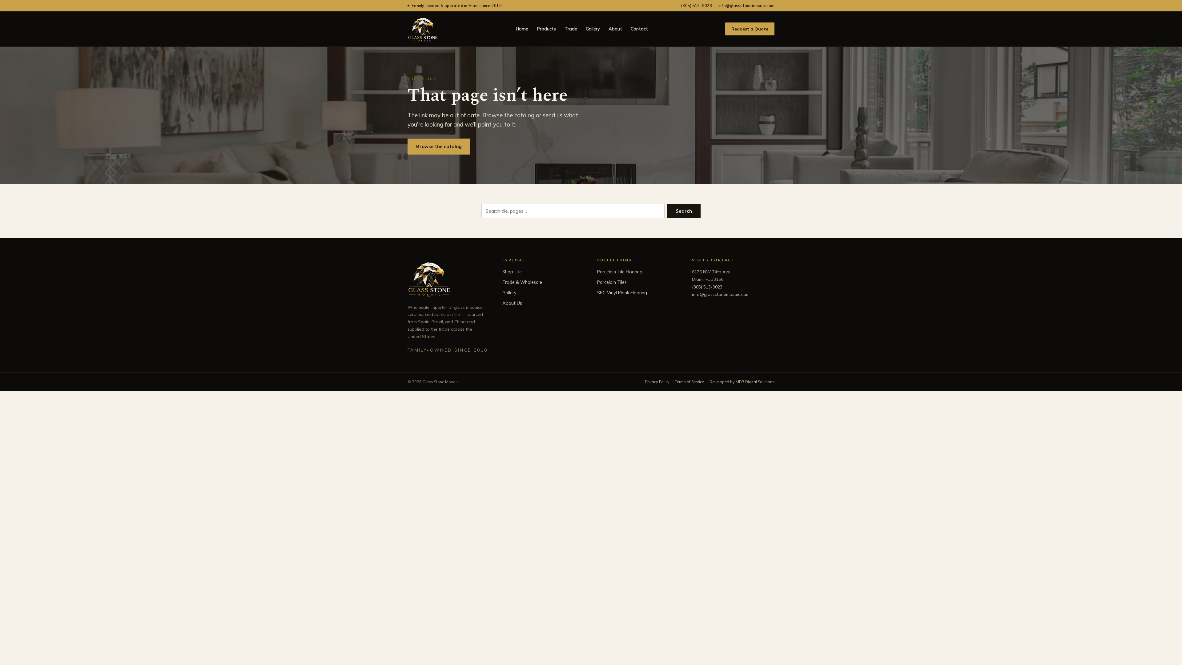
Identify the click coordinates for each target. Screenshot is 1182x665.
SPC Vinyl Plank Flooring (622, 293)
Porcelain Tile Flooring (619, 272)
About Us (512, 303)
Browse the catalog (439, 146)
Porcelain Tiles (612, 282)
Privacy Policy (657, 381)
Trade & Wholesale (522, 282)
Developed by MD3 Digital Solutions (742, 381)
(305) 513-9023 (696, 5)
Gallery (593, 29)
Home (522, 29)
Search (684, 211)
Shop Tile (512, 272)
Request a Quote (749, 29)
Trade (571, 29)
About (615, 29)
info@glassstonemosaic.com (746, 5)
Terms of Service (689, 381)
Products (546, 29)
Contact (639, 29)
